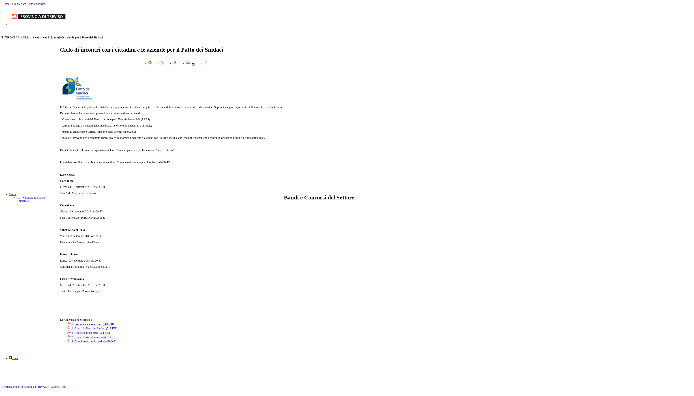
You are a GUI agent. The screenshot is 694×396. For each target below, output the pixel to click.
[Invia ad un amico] (205, 63)
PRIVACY (43, 386)
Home (5, 3)
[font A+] (15, 3)
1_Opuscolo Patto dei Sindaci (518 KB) (94, 328)
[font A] (12, 3)
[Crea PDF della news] (193, 65)
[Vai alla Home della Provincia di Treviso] (39, 24)
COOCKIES (58, 386)
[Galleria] (188, 63)
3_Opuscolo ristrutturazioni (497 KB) (92, 337)
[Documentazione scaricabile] (174, 63)
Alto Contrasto (36, 3)
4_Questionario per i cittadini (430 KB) (93, 341)
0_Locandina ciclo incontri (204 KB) (92, 324)
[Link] (162, 63)
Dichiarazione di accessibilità (18, 386)
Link (15, 358)
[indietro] (150, 63)
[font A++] (17, 3)
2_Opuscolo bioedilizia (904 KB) (90, 332)
